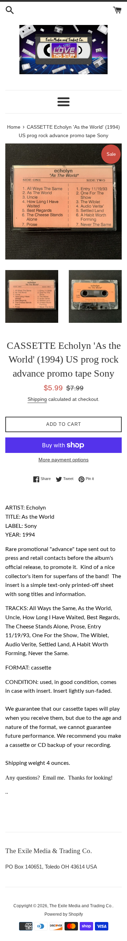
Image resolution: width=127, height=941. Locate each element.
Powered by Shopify (63, 914)
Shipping (37, 399)
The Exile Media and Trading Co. (81, 905)
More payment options (63, 459)
